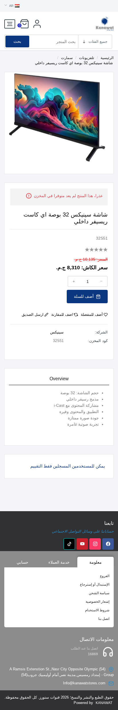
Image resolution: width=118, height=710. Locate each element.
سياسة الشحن (99, 593)
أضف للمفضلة (92, 314)
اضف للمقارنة (62, 314)
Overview (59, 378)
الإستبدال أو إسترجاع (94, 584)
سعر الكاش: (94, 267)
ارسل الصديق (33, 314)
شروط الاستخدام (97, 610)
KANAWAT (104, 703)
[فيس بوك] (108, 544)
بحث (17, 41)
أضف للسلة (84, 296)
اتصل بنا (103, 619)
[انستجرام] (95, 544)
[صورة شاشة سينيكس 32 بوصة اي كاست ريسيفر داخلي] (59, 116)
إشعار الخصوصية (97, 602)
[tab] (59, 379)
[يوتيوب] (82, 544)
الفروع (104, 576)
